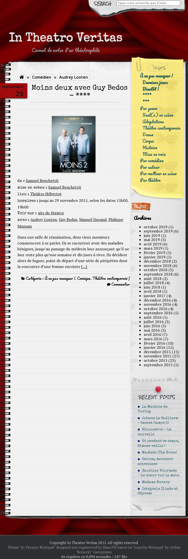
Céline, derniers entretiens (155, 462)
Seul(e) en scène (157, 115)
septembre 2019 (158, 231)
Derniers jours (155, 82)
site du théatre (51, 213)
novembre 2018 (157, 265)
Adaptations (153, 121)
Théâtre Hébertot (46, 193)
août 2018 (153, 278)
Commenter (120, 284)
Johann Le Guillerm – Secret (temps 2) (158, 421)
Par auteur (149, 167)
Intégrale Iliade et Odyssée (158, 491)
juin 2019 (152, 235)
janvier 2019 (154, 257)
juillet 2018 (154, 282)
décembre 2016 (157, 300)
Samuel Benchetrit (42, 180)
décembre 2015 (157, 351)
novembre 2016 (157, 304)
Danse (147, 134)
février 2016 (154, 343)
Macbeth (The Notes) (158, 452)
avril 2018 (152, 291)
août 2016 (153, 317)
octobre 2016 (155, 308)
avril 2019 (152, 244)
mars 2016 (153, 338)
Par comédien (152, 160)
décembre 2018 (157, 261)
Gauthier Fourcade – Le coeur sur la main (158, 473)
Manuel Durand (92, 219)
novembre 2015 (157, 356)
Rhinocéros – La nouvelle (155, 432)
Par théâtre (150, 180)
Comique (84, 278)
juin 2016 (152, 325)
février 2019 (154, 252)
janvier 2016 (154, 347)
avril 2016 (152, 334)
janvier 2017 (154, 295)
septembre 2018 (158, 274)
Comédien (41, 77)
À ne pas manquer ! (60, 278)
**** (146, 95)
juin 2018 (152, 287)
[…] (84, 266)
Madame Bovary (155, 482)
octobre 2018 (155, 269)
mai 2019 (152, 239)
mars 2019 (153, 248)
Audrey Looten (73, 77)
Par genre (148, 108)
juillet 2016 (154, 321)
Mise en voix (154, 154)
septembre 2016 (158, 313)
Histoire (149, 147)
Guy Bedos (68, 219)
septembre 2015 (158, 364)
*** (145, 102)
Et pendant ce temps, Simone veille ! (158, 443)
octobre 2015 (155, 360)
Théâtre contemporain (110, 278)
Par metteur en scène (158, 173)
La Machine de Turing (153, 409)
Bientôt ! (150, 89)
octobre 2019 (155, 227)
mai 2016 (152, 330)
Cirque (148, 141)
